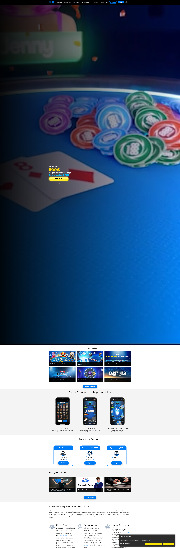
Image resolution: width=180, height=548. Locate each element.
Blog (107, 2)
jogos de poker (63, 535)
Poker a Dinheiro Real (86, 2)
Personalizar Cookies (125, 543)
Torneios (95, 2)
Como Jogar (59, 2)
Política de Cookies (145, 540)
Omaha (128, 532)
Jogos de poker (67, 2)
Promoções (76, 2)
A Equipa (102, 2)
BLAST (118, 542)
